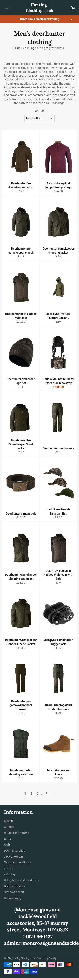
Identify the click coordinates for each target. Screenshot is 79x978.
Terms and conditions (17, 862)
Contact (9, 826)
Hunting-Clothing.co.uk (39, 7)
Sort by (39, 110)
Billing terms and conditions (21, 880)
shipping (9, 874)
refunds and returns (16, 832)
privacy (8, 868)
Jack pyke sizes (13, 856)
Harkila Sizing (12, 898)
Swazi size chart (14, 892)
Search (8, 820)
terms (7, 838)
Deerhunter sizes (14, 850)
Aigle (7, 844)
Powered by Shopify (46, 958)
